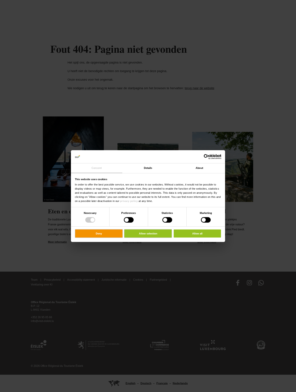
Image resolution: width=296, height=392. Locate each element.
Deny (99, 233)
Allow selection (148, 233)
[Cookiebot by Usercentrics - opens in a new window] (206, 156)
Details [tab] (148, 167)
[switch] (129, 220)
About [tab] (199, 167)
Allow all (197, 233)
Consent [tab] (96, 167)
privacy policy (129, 201)
